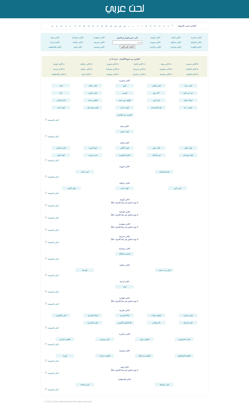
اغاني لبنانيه (175, 37)
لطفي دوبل (144, 339)
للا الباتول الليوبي (124, 323)
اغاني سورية (155, 42)
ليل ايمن (156, 100)
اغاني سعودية (99, 37)
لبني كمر (177, 188)
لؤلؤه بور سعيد (124, 100)
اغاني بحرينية (99, 42)
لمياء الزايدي (93, 315)
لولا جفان (61, 155)
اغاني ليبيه (78, 47)
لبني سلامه (84, 384)
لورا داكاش (124, 148)
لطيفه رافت (156, 315)
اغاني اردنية (55, 42)
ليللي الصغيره (124, 155)
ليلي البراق (188, 323)
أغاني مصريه (191, 64)
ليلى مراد (188, 85)
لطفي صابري (64, 339)
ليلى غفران (188, 315)
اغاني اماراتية (196, 42)
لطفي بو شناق (144, 356)
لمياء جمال (188, 100)
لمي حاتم (85, 172)
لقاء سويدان (188, 155)
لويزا (65, 356)
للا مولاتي (156, 323)
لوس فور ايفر (92, 107)
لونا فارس (93, 148)
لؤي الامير (71, 188)
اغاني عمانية (78, 42)
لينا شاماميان (164, 172)
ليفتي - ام (188, 107)
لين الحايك (156, 155)
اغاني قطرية (196, 47)
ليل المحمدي (156, 107)
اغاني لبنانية (138, 64)
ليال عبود (156, 148)
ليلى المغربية (92, 323)
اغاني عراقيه (176, 42)
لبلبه (61, 85)
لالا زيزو (156, 93)
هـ (61, 26)
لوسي (124, 93)
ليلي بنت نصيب (164, 270)
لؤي (124, 85)
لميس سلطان (124, 254)
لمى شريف (92, 155)
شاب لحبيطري (184, 339)
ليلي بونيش (104, 339)
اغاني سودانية (77, 37)
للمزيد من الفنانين (124, 115)
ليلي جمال (93, 85)
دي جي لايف (188, 93)
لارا (61, 93)
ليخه (124, 287)
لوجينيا (84, 270)
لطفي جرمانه (104, 356)
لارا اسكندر (61, 100)
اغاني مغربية (176, 47)
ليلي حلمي (92, 93)
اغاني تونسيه (99, 47)
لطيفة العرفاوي (184, 356)
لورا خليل (188, 148)
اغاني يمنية (54, 37)
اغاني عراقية (85, 64)
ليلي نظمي (156, 85)
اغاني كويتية (155, 37)
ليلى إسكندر (61, 148)
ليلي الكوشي (61, 315)
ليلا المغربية (124, 315)
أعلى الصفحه (53, 120)
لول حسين (124, 131)
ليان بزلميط (164, 384)
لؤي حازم (125, 188)
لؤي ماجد (61, 107)
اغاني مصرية (196, 37)
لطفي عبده (93, 100)
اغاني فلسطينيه (54, 47)
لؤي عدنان (124, 107)
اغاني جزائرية (155, 47)
